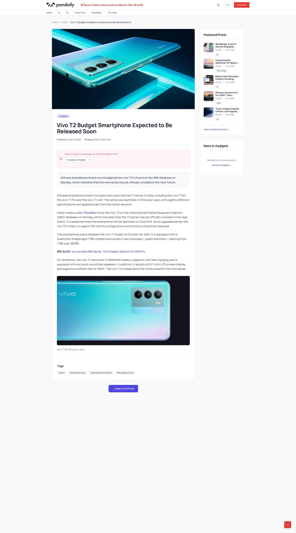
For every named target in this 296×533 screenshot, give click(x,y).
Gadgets (63, 116)
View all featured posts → (217, 129)
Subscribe (241, 5)
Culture (112, 13)
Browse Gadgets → (222, 165)
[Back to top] (287, 524)
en (227, 5)
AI (59, 13)
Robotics (80, 13)
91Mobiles (89, 212)
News (49, 13)
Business (97, 13)
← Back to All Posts (123, 388)
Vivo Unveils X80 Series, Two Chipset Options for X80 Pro (108, 251)
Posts (64, 22)
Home (55, 22)
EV (67, 13)
